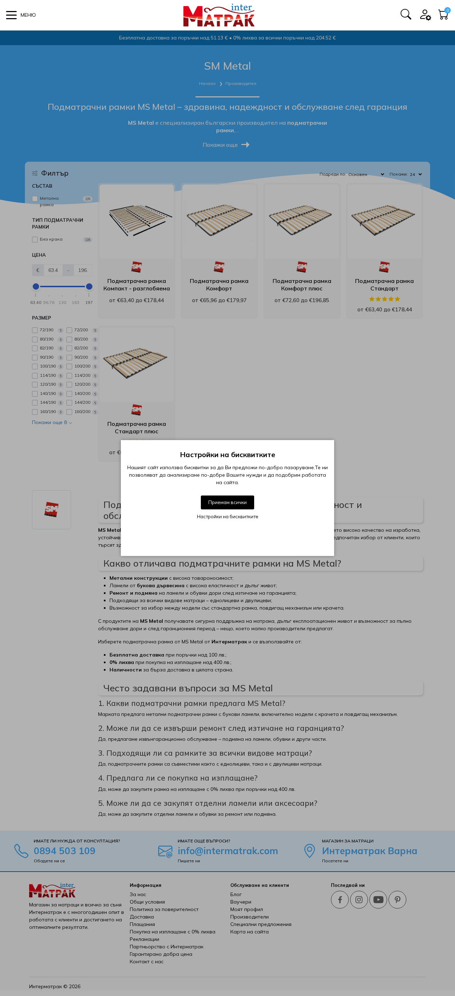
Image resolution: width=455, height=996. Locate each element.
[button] (21, 15)
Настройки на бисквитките (227, 516)
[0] (443, 17)
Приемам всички (227, 502)
